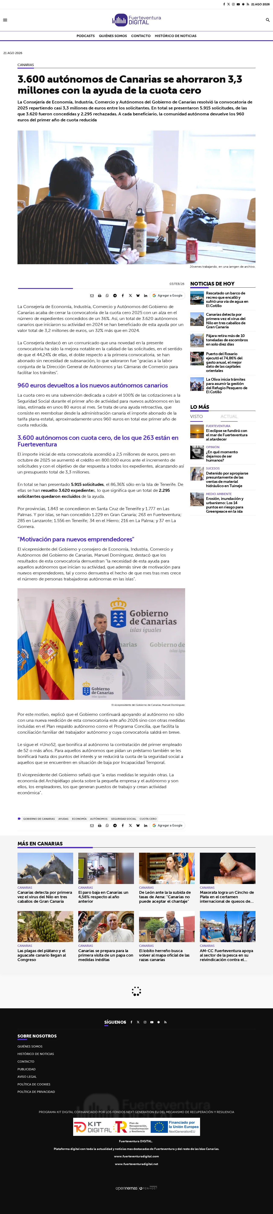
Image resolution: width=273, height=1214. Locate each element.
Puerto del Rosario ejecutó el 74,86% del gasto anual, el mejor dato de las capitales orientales (224, 362)
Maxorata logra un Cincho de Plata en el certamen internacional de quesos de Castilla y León (227, 899)
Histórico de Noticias (35, 1053)
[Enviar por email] (92, 295)
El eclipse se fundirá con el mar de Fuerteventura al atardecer (227, 434)
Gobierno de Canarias (39, 819)
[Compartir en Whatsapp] (107, 295)
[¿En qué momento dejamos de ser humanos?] (197, 452)
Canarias (25, 65)
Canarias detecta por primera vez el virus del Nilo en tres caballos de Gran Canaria (225, 320)
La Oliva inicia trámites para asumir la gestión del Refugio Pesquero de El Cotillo (226, 385)
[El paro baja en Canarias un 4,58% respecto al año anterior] (106, 868)
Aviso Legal (27, 1076)
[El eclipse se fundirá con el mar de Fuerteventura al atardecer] (197, 431)
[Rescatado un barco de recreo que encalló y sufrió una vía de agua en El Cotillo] (197, 298)
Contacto (25, 1061)
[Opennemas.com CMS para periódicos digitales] (136, 1188)
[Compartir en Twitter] (130, 295)
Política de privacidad (36, 1091)
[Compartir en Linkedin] (146, 295)
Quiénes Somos (29, 1046)
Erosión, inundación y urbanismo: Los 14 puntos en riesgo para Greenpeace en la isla (224, 504)
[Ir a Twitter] (228, 4)
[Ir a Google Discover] (243, 4)
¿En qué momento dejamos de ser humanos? (222, 456)
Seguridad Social (123, 819)
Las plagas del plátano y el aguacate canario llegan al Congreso (41, 955)
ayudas (63, 819)
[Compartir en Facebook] (122, 295)
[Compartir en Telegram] (115, 295)
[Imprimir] (99, 295)
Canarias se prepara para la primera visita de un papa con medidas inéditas (105, 955)
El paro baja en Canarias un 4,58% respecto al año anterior (103, 897)
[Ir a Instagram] (233, 4)
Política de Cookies (33, 1084)
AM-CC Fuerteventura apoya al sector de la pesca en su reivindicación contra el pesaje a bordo (226, 957)
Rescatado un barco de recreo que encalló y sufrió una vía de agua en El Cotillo (227, 299)
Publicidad (26, 1069)
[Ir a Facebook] (224, 4)
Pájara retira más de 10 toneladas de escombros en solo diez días (227, 339)
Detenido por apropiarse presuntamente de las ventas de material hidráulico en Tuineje (227, 479)
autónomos (98, 819)
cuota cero (148, 819)
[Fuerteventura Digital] (136, 20)
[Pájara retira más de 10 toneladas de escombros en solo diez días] (197, 340)
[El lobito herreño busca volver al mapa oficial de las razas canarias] (167, 926)
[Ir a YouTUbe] (238, 4)
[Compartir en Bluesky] (138, 295)
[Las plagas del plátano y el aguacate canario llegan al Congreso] (45, 926)
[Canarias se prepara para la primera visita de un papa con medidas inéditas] (106, 926)
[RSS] (248, 4)
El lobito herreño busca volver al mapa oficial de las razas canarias (164, 955)
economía (79, 819)
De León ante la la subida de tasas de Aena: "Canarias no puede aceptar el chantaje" (165, 897)
